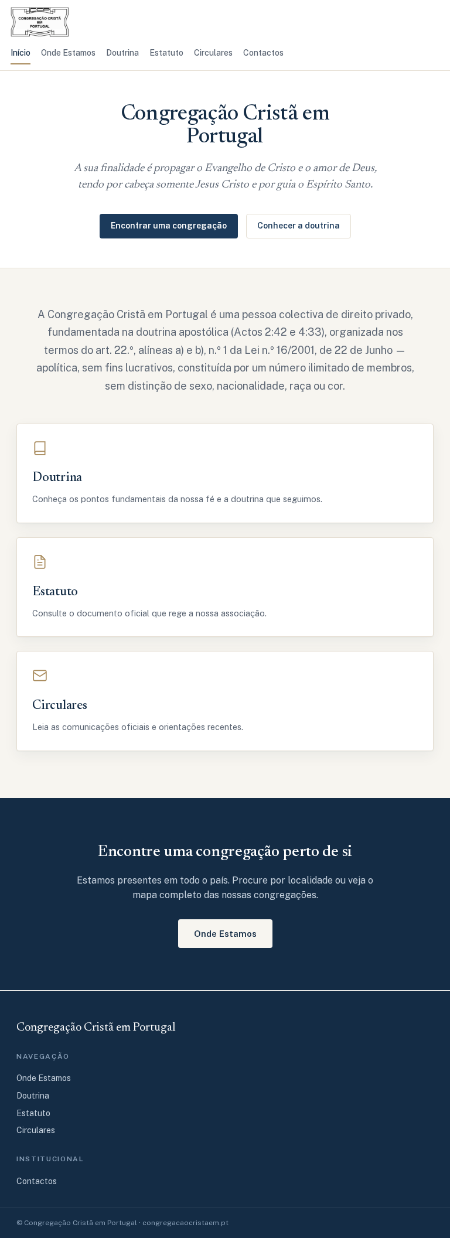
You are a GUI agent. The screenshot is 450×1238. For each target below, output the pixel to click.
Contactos (263, 52)
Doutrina (122, 52)
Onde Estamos (68, 52)
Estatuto (166, 52)
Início (20, 52)
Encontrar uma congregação (169, 225)
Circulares (213, 52)
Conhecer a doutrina (298, 225)
